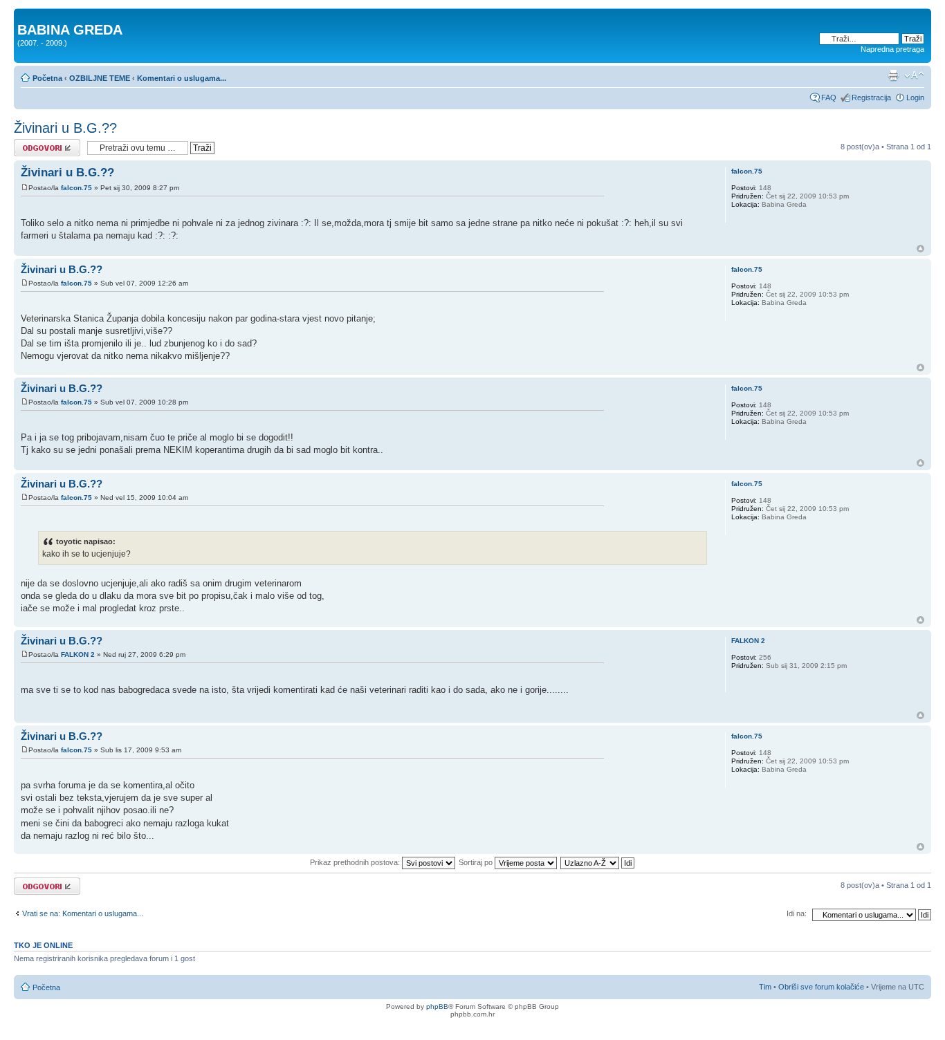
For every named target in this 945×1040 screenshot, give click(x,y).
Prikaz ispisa (893, 75)
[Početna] (25, 15)
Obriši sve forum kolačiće (821, 987)
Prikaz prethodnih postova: (356, 862)
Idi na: (797, 913)
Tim (765, 987)
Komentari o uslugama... (181, 78)
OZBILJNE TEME (99, 78)
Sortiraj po (477, 862)
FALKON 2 (78, 654)
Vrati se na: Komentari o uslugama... (82, 913)
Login (915, 97)
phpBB (437, 1006)
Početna (47, 78)
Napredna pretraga (892, 49)
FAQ (828, 97)
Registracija (871, 97)
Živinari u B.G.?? (65, 128)
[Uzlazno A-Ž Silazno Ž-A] (598, 862)
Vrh (920, 248)
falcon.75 (76, 188)
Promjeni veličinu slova (914, 75)
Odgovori (29, 143)
